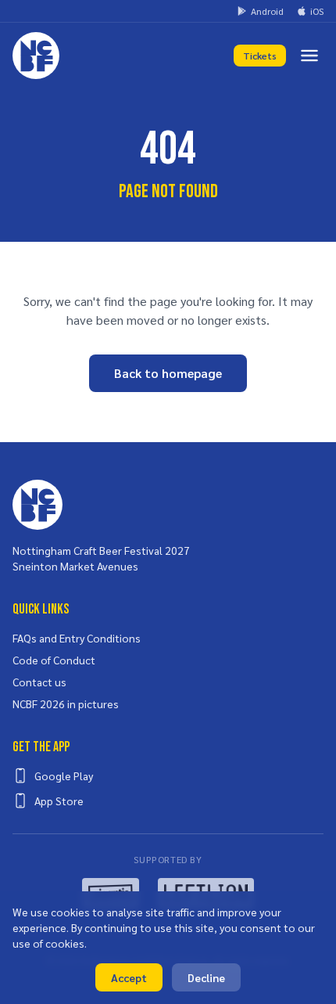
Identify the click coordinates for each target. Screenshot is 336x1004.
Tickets (260, 55)
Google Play (63, 775)
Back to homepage (168, 373)
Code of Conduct (54, 660)
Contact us (39, 682)
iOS (316, 11)
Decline (206, 977)
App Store (59, 800)
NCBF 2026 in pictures (66, 703)
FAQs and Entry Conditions (77, 638)
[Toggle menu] (309, 55)
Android (267, 11)
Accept (129, 977)
